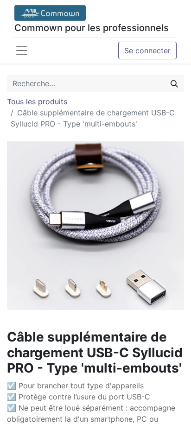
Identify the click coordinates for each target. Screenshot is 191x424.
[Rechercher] (174, 83)
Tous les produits (37, 101)
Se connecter (147, 50)
